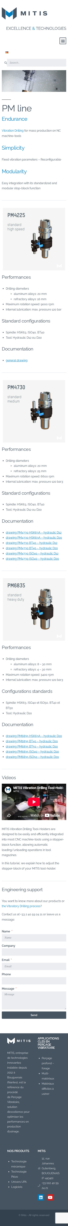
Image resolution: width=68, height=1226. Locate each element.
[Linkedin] (41, 1197)
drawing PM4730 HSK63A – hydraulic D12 (33, 532)
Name (6, 931)
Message (8, 988)
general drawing (17, 360)
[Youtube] (50, 1197)
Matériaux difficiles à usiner (48, 1088)
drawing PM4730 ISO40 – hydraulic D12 (32, 553)
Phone (6, 974)
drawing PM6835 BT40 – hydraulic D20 (32, 741)
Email (6, 960)
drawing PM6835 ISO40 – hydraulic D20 (32, 751)
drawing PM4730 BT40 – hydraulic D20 (32, 548)
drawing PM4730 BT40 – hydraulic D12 (31, 543)
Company (8, 945)
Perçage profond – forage (48, 1063)
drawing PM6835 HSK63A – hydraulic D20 (34, 736)
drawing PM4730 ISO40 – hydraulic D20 (32, 558)
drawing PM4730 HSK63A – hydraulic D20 (34, 537)
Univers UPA (19, 1181)
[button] (62, 40)
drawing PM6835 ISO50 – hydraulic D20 (32, 757)
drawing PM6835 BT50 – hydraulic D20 (32, 746)
